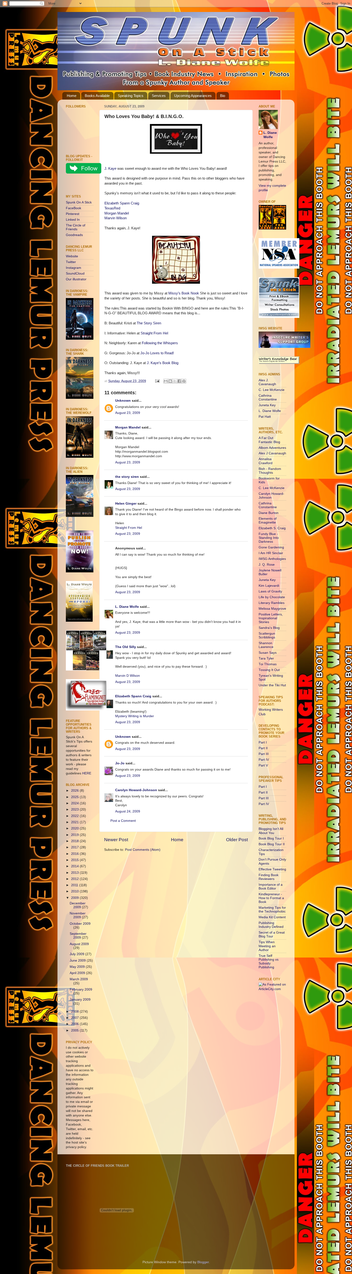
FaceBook (73, 208)
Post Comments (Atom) (142, 849)
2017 (75, 847)
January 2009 (80, 999)
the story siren (127, 477)
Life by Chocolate (272, 597)
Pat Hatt (265, 416)
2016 (75, 854)
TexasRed (112, 208)
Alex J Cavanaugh (272, 453)
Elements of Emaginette (268, 520)
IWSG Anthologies (272, 559)
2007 (75, 1018)
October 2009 (80, 923)
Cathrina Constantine (268, 397)
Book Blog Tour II (272, 844)
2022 (75, 816)
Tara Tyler (266, 658)
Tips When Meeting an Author (267, 946)
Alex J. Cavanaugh (267, 382)
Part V (263, 765)
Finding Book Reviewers (268, 877)
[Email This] (165, 381)
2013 (75, 872)
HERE (86, 773)
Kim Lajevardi (269, 585)
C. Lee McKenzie (271, 390)
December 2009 (77, 905)
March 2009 (79, 979)
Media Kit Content (272, 917)
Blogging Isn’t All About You (271, 830)
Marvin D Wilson (127, 675)
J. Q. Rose (267, 564)
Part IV (264, 759)
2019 (75, 835)
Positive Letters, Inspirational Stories (271, 618)
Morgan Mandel (116, 213)
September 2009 (78, 935)
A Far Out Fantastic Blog (269, 440)
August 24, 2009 (127, 811)
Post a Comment (123, 821)
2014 (75, 866)
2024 (75, 803)
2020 (75, 828)
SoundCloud (75, 273)
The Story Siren (149, 323)
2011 (75, 885)
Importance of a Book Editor (271, 886)
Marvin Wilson (115, 218)
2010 (75, 891)
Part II (263, 748)
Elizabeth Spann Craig (121, 203)
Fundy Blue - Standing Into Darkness (269, 537)
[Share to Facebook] (179, 381)
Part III (264, 754)
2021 (75, 822)
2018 (75, 841)
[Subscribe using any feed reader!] (81, 185)
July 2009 (77, 954)
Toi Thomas (268, 664)
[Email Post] (156, 381)
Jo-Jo (120, 763)
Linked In (73, 219)
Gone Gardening (271, 547)
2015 (75, 860)
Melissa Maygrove (272, 608)
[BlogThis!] (170, 381)
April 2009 (78, 973)
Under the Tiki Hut (272, 685)
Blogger (203, 1262)
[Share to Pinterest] (184, 381)
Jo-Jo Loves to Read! (157, 353)
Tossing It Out (269, 670)
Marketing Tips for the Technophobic (272, 909)
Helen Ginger (125, 503)
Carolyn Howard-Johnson (136, 790)
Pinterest (72, 214)
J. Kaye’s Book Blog (162, 363)
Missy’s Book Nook (183, 293)
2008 (75, 1011)
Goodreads (74, 235)
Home (71, 96)
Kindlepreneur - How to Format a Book (271, 898)
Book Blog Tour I (271, 838)
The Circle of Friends (75, 227)
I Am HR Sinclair (271, 553)
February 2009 (81, 989)
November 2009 (77, 915)
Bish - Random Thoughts (270, 470)
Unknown (123, 400)
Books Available (97, 96)
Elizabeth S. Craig (272, 528)
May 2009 (78, 967)
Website (72, 256)
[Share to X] (174, 381)
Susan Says (268, 652)
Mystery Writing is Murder (134, 716)
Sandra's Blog (269, 628)
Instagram (73, 268)
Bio (222, 96)
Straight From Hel (154, 333)
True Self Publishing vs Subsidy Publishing (268, 961)
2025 (75, 797)
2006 (75, 1024)
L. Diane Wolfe (127, 607)
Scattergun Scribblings (267, 635)
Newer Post (116, 839)
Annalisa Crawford (266, 461)
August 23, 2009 (127, 413)
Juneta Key (267, 405)
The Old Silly (125, 647)
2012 (75, 879)
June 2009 (78, 960)
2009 (75, 898)
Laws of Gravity (270, 591)
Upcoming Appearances (193, 96)
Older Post (237, 839)
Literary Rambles (271, 603)
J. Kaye (110, 168)
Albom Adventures (272, 448)
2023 (75, 809)
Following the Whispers (160, 343)
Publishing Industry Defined (271, 925)
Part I (263, 742)
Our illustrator (76, 279)
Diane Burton (268, 513)
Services (159, 96)
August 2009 (79, 944)
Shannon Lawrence (266, 645)
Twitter (71, 262)
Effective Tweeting (272, 869)
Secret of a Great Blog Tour (272, 934)
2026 (75, 790)
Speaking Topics (130, 96)
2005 (75, 1030)
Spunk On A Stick (79, 202)
